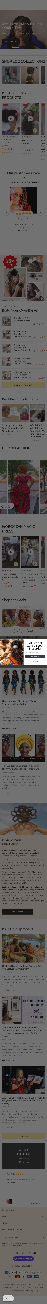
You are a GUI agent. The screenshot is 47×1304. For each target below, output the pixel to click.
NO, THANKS (35, 661)
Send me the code (35, 656)
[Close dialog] (45, 640)
